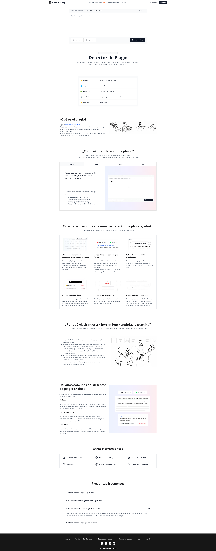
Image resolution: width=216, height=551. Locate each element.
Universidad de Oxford (72, 125)
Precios (124, 2)
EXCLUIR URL (99, 10)
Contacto (147, 539)
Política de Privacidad (124, 539)
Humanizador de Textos (97, 2)
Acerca (67, 539)
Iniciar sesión (153, 2)
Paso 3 (120, 164)
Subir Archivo (78, 40)
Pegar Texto (91, 40)
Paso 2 (96, 164)
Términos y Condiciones (83, 539)
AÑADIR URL (90, 10)
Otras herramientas (113, 2)
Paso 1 (72, 164)
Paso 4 (144, 164)
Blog (138, 539)
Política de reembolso (104, 539)
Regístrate (163, 2)
